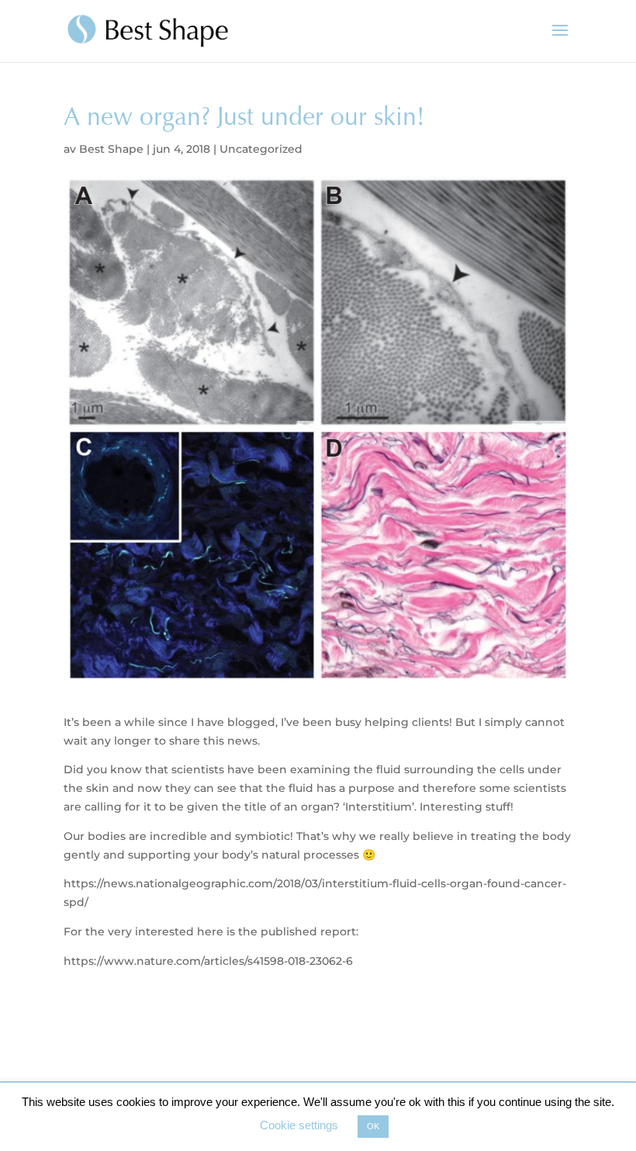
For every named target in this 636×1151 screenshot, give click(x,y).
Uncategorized (260, 149)
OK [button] (373, 1126)
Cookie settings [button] (299, 1125)
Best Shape (111, 149)
